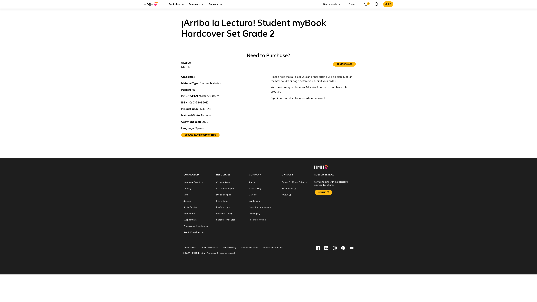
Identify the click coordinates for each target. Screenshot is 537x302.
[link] (152, 4)
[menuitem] (152, 4)
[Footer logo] (321, 166)
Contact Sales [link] (344, 64)
